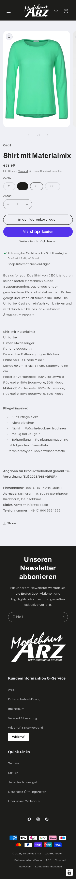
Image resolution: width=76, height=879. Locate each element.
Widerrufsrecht (54, 854)
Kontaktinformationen (48, 867)
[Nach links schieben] (28, 134)
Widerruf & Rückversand (25, 727)
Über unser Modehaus (24, 801)
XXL (55, 187)
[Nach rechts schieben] (47, 134)
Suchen (13, 763)
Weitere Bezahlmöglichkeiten (37, 241)
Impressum (16, 708)
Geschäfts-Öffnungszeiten (27, 791)
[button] (8, 11)
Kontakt (13, 772)
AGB (11, 689)
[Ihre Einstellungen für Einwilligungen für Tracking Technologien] (69, 872)
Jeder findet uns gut (22, 782)
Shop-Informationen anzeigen (29, 264)
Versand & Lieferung (22, 718)
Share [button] (11, 523)
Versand (23, 171)
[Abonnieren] (63, 617)
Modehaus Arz (32, 854)
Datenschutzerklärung (24, 699)
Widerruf (18, 736)
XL (37, 186)
